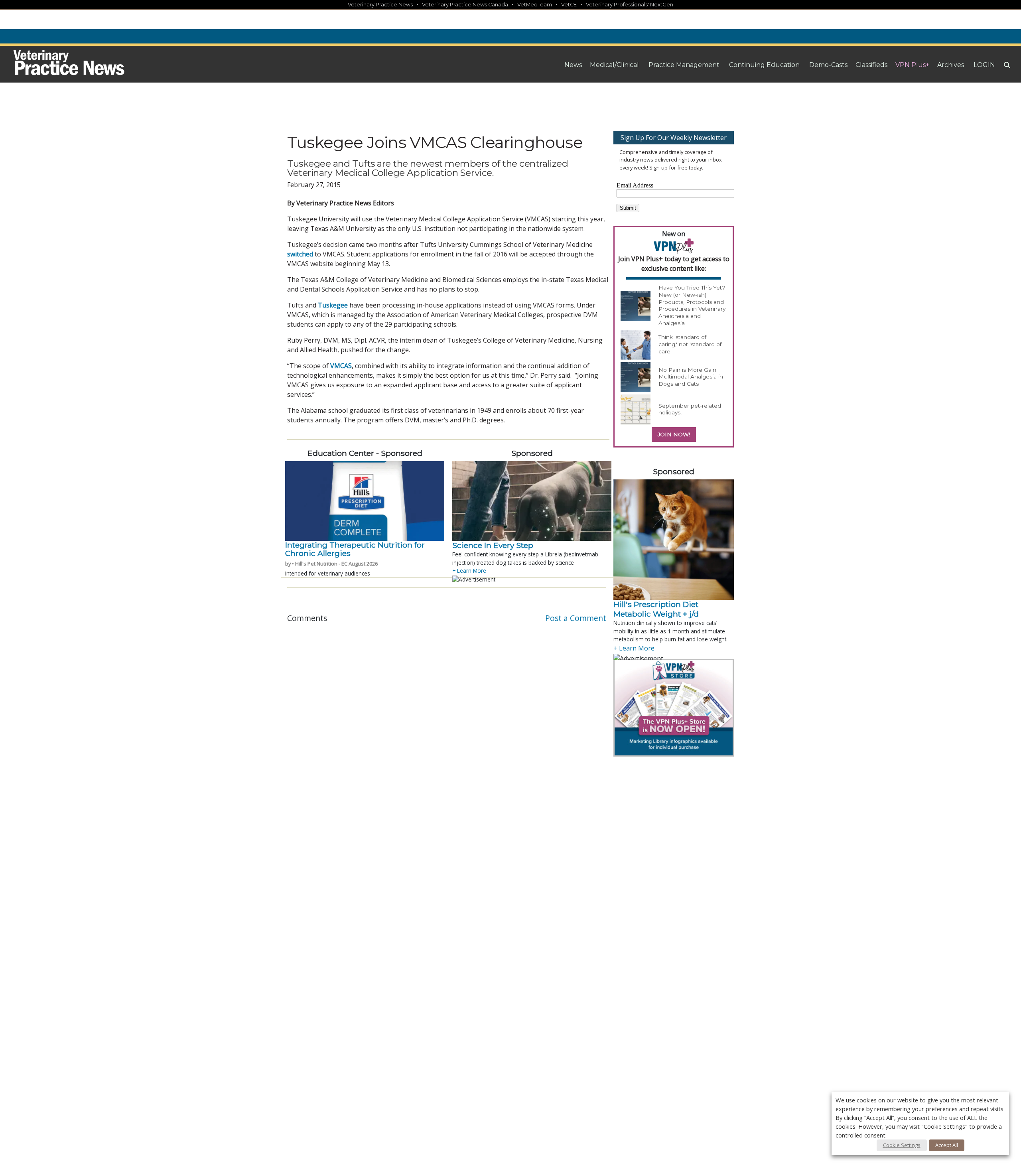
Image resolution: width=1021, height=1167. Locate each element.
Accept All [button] (946, 1145)
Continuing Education (764, 65)
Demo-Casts (828, 65)
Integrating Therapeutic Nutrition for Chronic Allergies (355, 549)
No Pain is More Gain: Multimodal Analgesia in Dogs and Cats (690, 377)
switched (300, 254)
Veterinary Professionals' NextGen (629, 5)
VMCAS (341, 365)
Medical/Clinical (614, 65)
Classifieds (871, 65)
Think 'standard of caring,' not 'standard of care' (689, 344)
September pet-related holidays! (689, 409)
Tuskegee (333, 305)
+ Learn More (469, 570)
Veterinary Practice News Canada (465, 5)
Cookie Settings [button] (901, 1145)
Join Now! (674, 434)
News (573, 65)
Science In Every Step (492, 545)
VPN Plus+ (912, 65)
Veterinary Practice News (380, 5)
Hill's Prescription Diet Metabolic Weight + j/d (656, 609)
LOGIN (984, 65)
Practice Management (683, 65)
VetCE (569, 5)
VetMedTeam (534, 5)
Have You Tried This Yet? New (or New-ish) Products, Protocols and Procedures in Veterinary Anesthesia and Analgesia (691, 305)
